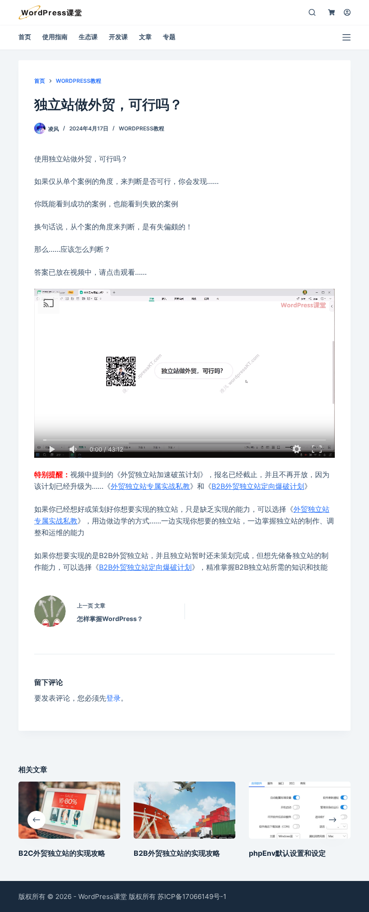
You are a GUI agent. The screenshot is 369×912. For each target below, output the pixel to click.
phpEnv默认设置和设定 (287, 853)
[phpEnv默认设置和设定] (300, 810)
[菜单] (346, 37)
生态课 (88, 36)
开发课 (118, 36)
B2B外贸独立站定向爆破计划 (258, 486)
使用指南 (55, 36)
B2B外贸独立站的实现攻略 (177, 853)
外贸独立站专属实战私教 (150, 486)
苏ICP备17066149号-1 (192, 896)
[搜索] (312, 12)
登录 (113, 697)
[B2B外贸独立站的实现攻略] (184, 810)
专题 (169, 36)
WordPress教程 (141, 128)
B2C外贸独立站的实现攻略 (61, 853)
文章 (145, 36)
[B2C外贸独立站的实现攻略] (69, 810)
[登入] (347, 12)
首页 (24, 36)
